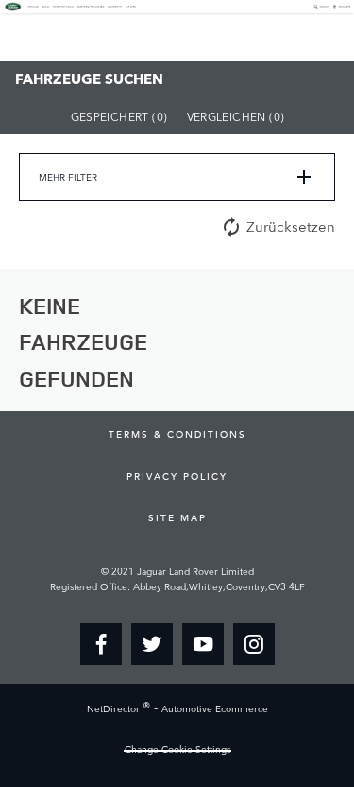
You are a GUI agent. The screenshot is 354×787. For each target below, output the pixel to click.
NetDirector (115, 709)
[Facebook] (101, 644)
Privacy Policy (177, 475)
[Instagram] (254, 644)
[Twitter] (152, 644)
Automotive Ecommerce (214, 709)
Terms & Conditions (177, 434)
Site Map (177, 517)
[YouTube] (203, 644)
